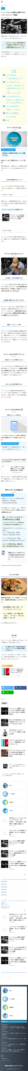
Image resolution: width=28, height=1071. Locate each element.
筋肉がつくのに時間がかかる (15, 100)
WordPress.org (5, 907)
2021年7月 (4, 889)
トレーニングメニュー (18, 974)
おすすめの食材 (11, 116)
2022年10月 (4, 887)
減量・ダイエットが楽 (13, 93)
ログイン (3, 902)
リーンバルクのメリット (12, 82)
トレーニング (9, 974)
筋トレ (3, 699)
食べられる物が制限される (15, 102)
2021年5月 (4, 895)
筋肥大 (8, 977)
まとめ (7, 120)
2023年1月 (4, 884)
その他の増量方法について (15, 78)
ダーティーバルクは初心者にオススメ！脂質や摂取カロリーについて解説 (17, 853)
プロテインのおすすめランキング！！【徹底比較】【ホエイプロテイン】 (17, 742)
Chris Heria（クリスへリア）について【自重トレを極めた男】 (17, 732)
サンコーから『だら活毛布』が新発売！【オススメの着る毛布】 (17, 832)
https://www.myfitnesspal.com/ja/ (11, 565)
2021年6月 (4, 892)
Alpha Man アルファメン (14, 1066)
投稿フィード (4, 904)
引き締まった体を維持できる (15, 85)
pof (3, 974)
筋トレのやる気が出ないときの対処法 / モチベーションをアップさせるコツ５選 (17, 721)
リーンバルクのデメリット (13, 96)
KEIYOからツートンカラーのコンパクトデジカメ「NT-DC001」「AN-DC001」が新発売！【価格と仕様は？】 (14, 1028)
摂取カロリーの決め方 (13, 109)
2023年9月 (4, 881)
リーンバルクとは (10, 75)
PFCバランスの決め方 (11, 113)
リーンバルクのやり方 (11, 106)
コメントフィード (5, 905)
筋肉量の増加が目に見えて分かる (15, 89)
